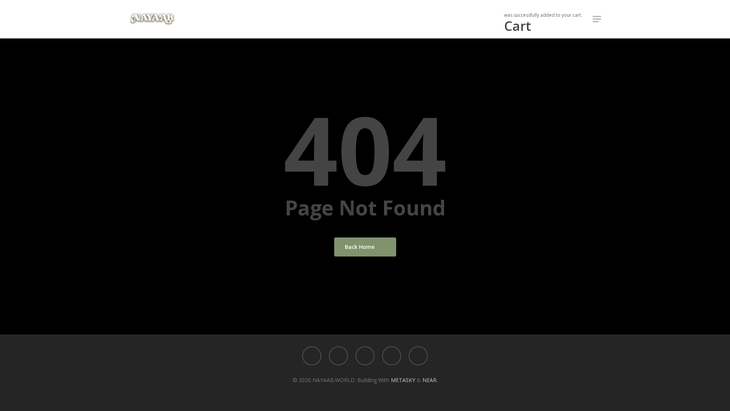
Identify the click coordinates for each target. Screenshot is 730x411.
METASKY (404, 380)
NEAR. (430, 380)
